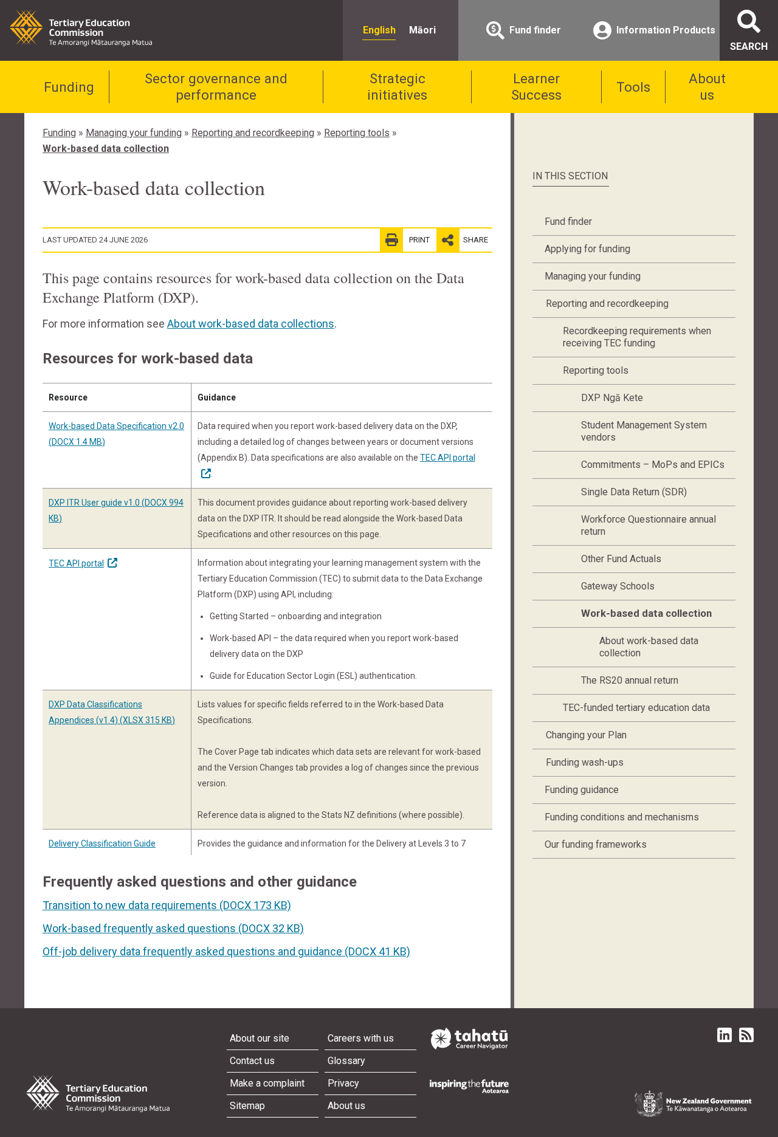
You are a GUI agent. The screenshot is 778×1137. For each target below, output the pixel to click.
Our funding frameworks (596, 844)
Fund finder (568, 221)
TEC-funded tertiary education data (636, 707)
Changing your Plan (586, 735)
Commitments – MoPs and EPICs (653, 464)
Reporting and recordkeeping (252, 133)
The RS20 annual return (629, 680)
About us (707, 86)
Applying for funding (587, 249)
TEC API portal (76, 563)
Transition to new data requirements (167, 905)
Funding (69, 87)
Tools (633, 87)
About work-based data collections (250, 323)
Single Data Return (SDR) (634, 492)
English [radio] (379, 30)
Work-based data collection (106, 148)
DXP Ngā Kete (612, 398)
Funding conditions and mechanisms (622, 817)
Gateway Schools (618, 586)
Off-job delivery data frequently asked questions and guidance (226, 951)
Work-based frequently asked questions (173, 928)
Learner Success (536, 86)
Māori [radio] (422, 30)
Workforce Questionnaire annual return (648, 525)
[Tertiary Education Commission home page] (81, 28)
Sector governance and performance (216, 86)
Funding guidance (582, 789)
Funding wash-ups (585, 762)
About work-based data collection (648, 647)
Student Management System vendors (644, 431)
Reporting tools (357, 133)
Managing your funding (134, 133)
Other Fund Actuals (621, 559)
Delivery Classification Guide (102, 843)
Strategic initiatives (397, 86)
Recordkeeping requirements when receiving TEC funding (637, 337)
